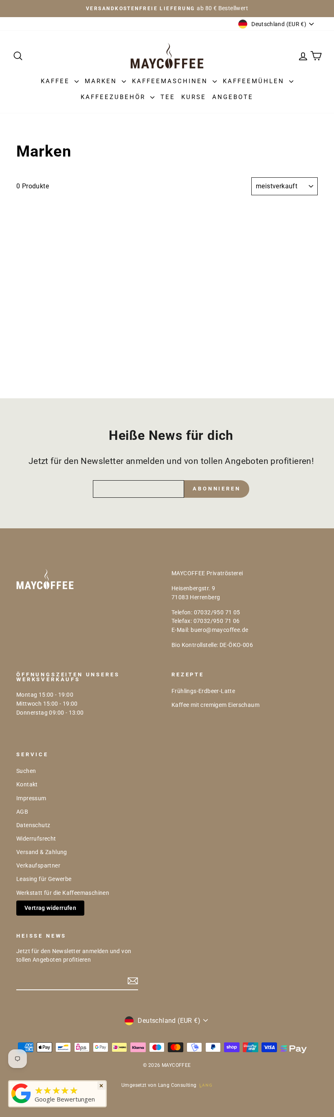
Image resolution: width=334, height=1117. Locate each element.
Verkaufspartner (38, 865)
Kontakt (27, 784)
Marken (102, 81)
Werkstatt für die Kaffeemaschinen (62, 893)
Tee (167, 97)
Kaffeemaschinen (171, 81)
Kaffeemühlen (255, 81)
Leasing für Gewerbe (44, 879)
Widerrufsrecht (36, 838)
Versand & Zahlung (41, 852)
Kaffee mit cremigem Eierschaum (215, 705)
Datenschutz (33, 825)
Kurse (193, 97)
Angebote (232, 97)
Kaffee (57, 81)
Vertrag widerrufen (50, 908)
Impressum (31, 798)
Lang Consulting (177, 1085)
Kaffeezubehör (114, 97)
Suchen (26, 771)
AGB (22, 811)
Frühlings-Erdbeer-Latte (203, 691)
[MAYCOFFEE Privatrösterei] (21, 1103)
